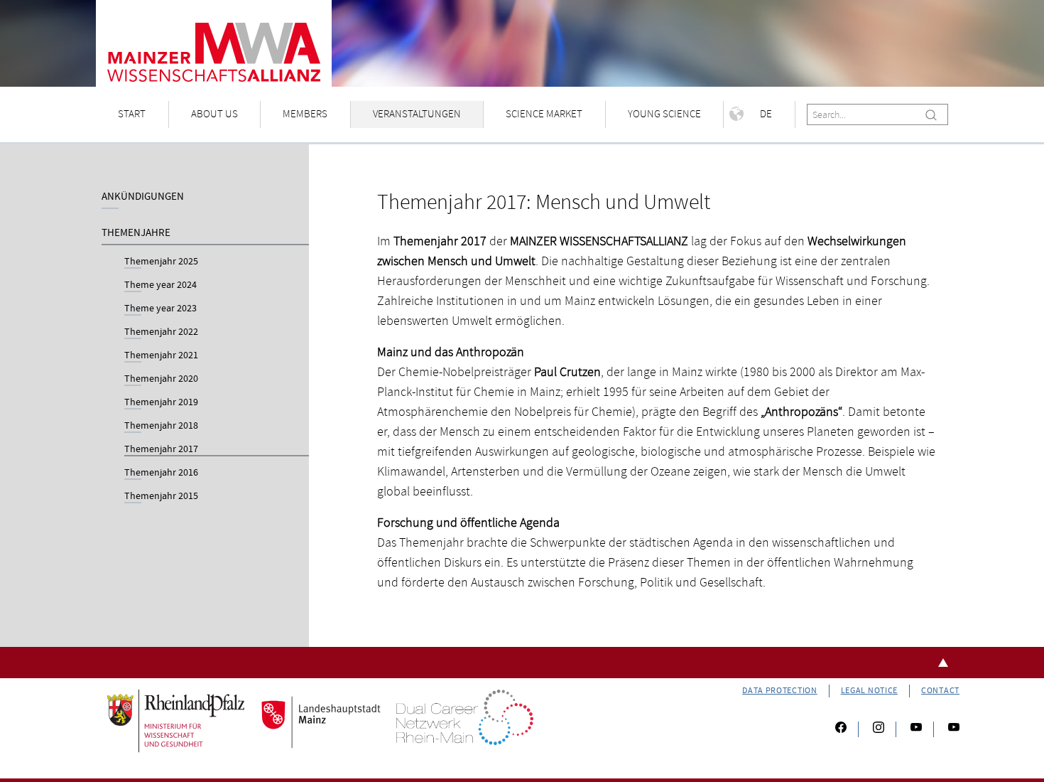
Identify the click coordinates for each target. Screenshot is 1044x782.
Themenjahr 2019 (161, 403)
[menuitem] (132, 115)
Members (305, 114)
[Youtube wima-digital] (948, 729)
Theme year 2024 (160, 285)
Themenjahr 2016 (161, 473)
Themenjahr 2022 (161, 332)
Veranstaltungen (417, 114)
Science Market (544, 114)
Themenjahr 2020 (161, 379)
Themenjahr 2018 (161, 426)
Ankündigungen (143, 196)
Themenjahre (136, 233)
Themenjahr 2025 (161, 262)
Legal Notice (869, 690)
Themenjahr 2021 (161, 356)
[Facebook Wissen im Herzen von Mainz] (841, 729)
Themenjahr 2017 (161, 450)
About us (214, 114)
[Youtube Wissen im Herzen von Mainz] (916, 729)
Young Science (664, 114)
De (766, 114)
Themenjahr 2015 (161, 497)
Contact (940, 690)
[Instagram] (878, 729)
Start (132, 114)
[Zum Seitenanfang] (522, 662)
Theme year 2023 (160, 309)
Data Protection (779, 690)
